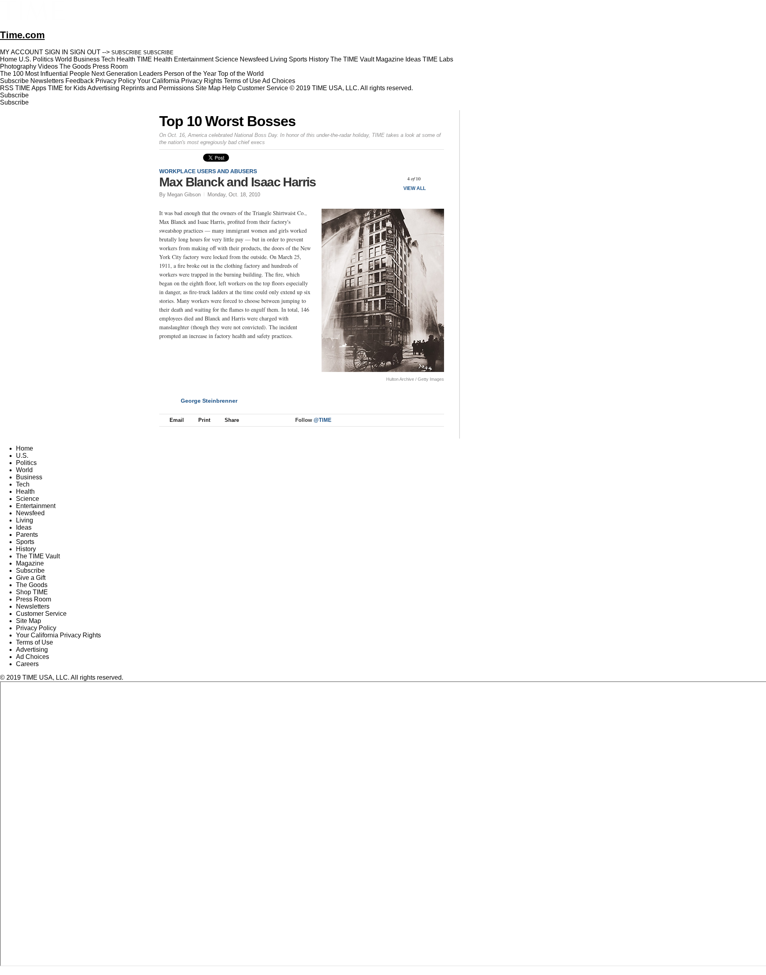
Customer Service (262, 88)
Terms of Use (242, 80)
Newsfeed (30, 513)
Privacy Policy (115, 80)
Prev (393, 179)
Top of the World (241, 73)
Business (29, 477)
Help (229, 88)
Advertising (103, 88)
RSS (7, 88)
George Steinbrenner (209, 401)
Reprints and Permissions (157, 88)
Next (435, 179)
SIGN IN (56, 52)
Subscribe (14, 80)
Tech (23, 484)
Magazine (30, 563)
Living (24, 520)
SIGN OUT (85, 52)
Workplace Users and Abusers (208, 171)
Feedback (79, 80)
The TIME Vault (38, 556)
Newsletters (47, 80)
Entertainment (35, 505)
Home (24, 448)
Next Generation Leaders (126, 73)
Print (204, 420)
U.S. (22, 455)
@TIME (323, 420)
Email (177, 420)
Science (27, 498)
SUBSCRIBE (126, 52)
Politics (26, 462)
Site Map (208, 88)
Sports (25, 541)
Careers (27, 664)
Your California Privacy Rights (179, 80)
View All (414, 188)
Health (25, 491)
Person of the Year (190, 73)
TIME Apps (30, 88)
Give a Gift (30, 577)
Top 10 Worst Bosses (227, 121)
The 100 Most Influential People (45, 73)
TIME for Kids (67, 88)
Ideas (24, 527)
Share (232, 420)
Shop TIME (32, 592)
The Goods (31, 584)
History (26, 549)
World (24, 470)
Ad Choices (279, 80)
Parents (27, 534)
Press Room (33, 599)
